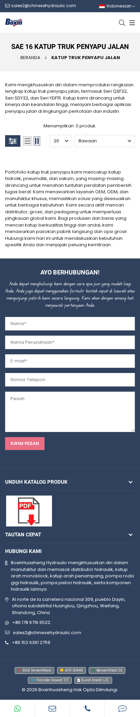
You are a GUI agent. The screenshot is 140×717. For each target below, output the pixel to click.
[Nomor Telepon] (87, 708)
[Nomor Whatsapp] (17, 708)
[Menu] (131, 22)
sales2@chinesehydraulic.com (47, 632)
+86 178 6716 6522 (31, 622)
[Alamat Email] (52, 708)
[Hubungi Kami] (122, 708)
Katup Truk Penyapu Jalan (85, 57)
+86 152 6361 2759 (31, 642)
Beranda (30, 57)
